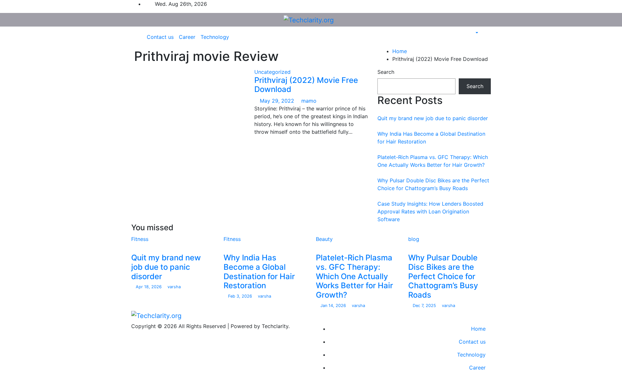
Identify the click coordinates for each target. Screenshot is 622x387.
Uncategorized (272, 72)
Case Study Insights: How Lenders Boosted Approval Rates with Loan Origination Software (430, 211)
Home (399, 51)
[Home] (139, 36)
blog (413, 239)
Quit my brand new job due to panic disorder (432, 118)
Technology (215, 37)
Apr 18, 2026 (149, 286)
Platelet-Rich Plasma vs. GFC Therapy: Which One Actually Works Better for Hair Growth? (354, 276)
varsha (173, 286)
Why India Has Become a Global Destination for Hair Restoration (259, 271)
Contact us (160, 37)
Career (187, 37)
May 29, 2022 (278, 100)
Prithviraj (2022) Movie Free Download (306, 84)
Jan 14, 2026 (333, 305)
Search (385, 72)
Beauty (324, 239)
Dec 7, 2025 (425, 305)
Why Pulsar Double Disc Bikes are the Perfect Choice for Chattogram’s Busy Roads (443, 276)
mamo (308, 100)
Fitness (139, 239)
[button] (473, 33)
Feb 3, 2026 (240, 296)
